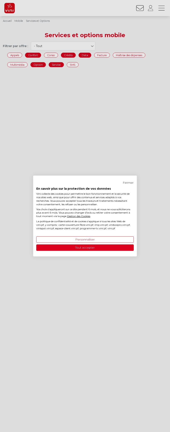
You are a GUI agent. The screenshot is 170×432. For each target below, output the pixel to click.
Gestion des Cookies (78, 216)
